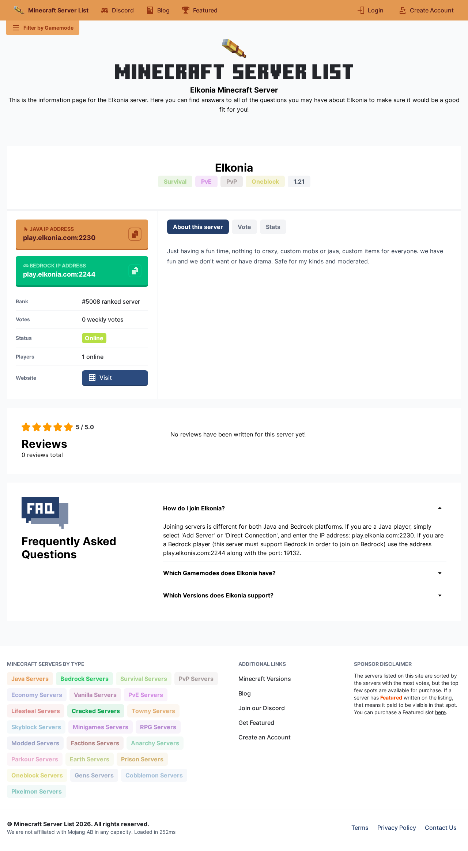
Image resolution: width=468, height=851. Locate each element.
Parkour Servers (34, 759)
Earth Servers (89, 759)
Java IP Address (52, 229)
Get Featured (256, 722)
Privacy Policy (396, 827)
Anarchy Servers (155, 743)
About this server (198, 226)
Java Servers (30, 678)
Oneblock (265, 181)
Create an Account (264, 737)
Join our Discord (261, 708)
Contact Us (441, 827)
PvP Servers (196, 678)
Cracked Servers (95, 711)
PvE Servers (145, 694)
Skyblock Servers (36, 727)
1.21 (299, 181)
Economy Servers (36, 694)
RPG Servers (158, 727)
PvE (206, 181)
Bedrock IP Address (58, 265)
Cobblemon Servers (154, 775)
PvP (231, 181)
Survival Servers (143, 678)
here (440, 712)
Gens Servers (94, 775)
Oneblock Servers (37, 775)
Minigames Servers (100, 727)
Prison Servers (142, 759)
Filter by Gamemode (48, 28)
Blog (244, 693)
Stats (273, 226)
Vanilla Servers (95, 694)
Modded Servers (35, 743)
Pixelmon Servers (36, 791)
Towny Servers (153, 711)
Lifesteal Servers (35, 711)
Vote (244, 226)
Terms (360, 827)
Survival (175, 181)
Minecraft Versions (264, 678)
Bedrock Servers (84, 678)
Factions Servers (95, 743)
